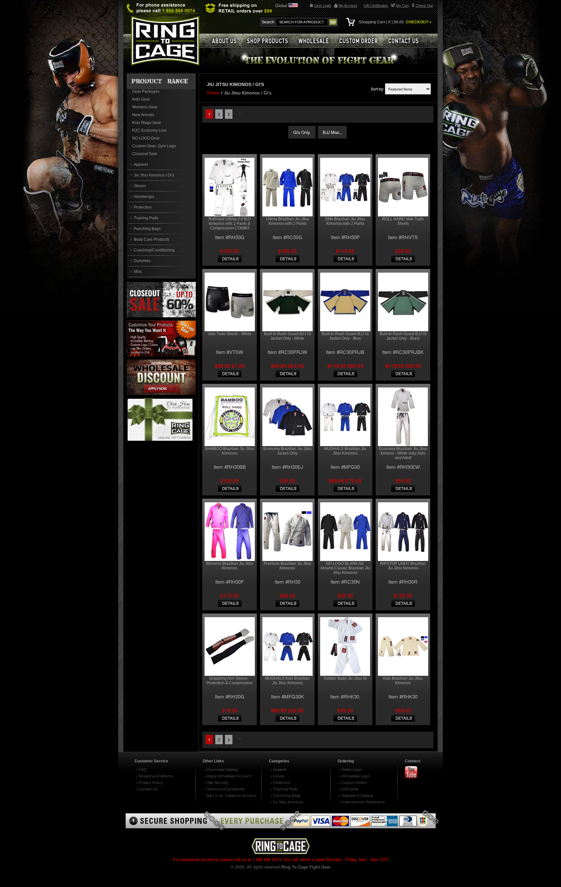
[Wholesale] (316, 41)
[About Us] (224, 41)
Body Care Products (151, 239)
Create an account (240, 795)
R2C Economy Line (149, 130)
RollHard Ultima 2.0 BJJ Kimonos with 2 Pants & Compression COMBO (229, 223)
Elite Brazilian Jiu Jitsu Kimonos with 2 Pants (345, 221)
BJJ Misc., (332, 132)
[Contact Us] (407, 41)
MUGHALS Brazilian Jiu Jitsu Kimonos (345, 451)
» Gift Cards (348, 789)
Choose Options (230, 258)
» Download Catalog (221, 769)
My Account (348, 5)
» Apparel (278, 769)
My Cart (402, 5)
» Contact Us (146, 789)
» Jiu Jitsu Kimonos (286, 802)
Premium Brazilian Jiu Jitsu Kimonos (287, 565)
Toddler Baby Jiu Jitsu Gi (345, 678)
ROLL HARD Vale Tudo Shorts (403, 221)
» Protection (280, 782)
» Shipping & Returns (154, 776)
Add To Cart (230, 718)
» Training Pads (283, 789)
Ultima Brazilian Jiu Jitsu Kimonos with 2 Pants (287, 221)
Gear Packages (145, 91)
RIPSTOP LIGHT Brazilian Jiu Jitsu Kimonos (403, 565)
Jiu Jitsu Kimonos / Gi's (154, 175)
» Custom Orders (353, 782)
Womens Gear (144, 107)
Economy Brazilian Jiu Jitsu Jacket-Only (287, 451)
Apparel (141, 164)
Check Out (424, 5)
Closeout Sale (144, 154)
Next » (241, 114)
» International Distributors (362, 802)
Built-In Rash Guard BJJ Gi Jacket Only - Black (403, 336)
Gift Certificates (376, 5)
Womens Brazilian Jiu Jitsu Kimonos (229, 565)
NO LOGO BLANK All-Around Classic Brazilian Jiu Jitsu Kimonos (345, 568)
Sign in (212, 795)
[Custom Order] (361, 41)
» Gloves (277, 776)
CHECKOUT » (418, 22)
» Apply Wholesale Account (227, 776)
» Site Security (216, 782)
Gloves (140, 186)
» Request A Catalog (356, 795)
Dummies (142, 261)
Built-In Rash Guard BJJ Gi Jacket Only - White (287, 336)
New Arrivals (143, 115)
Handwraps (144, 196)
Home (213, 92)
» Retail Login (350, 769)
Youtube (414, 773)
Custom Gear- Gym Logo (154, 146)
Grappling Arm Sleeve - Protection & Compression (229, 680)
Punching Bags (147, 228)
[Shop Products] (271, 41)
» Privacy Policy (149, 782)
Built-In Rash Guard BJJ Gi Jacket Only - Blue (345, 336)
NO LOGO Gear (146, 138)
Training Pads (146, 218)
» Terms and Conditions (224, 789)
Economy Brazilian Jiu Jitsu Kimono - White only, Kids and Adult (403, 453)
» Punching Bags (285, 795)
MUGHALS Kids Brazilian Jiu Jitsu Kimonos (287, 680)
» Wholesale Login (354, 776)
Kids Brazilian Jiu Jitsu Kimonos (403, 680)
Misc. (138, 271)
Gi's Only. (302, 132)
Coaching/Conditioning (154, 250)
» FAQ (141, 769)
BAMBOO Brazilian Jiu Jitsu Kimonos (229, 451)
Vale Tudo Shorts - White (229, 334)
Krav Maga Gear (146, 122)
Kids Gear (141, 99)
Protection (143, 207)
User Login (322, 5)
